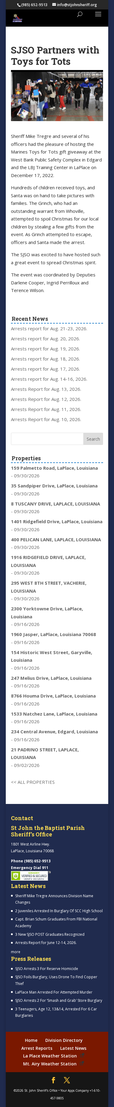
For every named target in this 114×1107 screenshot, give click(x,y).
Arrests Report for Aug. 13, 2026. (46, 389)
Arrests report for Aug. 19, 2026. (45, 349)
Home (31, 1040)
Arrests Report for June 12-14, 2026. (46, 942)
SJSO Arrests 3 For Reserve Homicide (46, 968)
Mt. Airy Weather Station (50, 1064)
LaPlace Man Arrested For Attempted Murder (53, 992)
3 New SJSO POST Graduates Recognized (50, 934)
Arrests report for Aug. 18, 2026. (45, 359)
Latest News (73, 1048)
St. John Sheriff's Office (40, 1090)
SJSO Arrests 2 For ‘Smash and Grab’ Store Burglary (58, 1000)
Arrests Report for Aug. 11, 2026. (46, 409)
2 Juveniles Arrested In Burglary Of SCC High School (59, 910)
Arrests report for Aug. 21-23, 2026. (49, 328)
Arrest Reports (36, 1048)
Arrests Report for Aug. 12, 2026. (46, 399)
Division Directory (64, 1040)
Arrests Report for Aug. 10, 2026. (46, 419)
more (15, 951)
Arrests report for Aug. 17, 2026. (45, 369)
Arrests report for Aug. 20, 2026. (45, 338)
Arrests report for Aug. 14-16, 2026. (49, 379)
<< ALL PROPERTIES (33, 782)
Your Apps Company (74, 1090)
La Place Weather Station (50, 1056)
